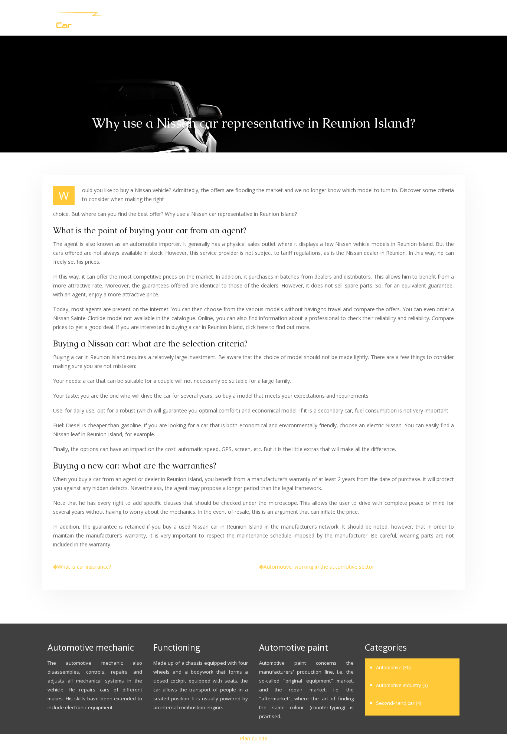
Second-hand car (424, 18)
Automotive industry (346, 18)
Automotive (278, 18)
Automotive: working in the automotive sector (319, 566)
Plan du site (254, 738)
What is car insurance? (84, 566)
